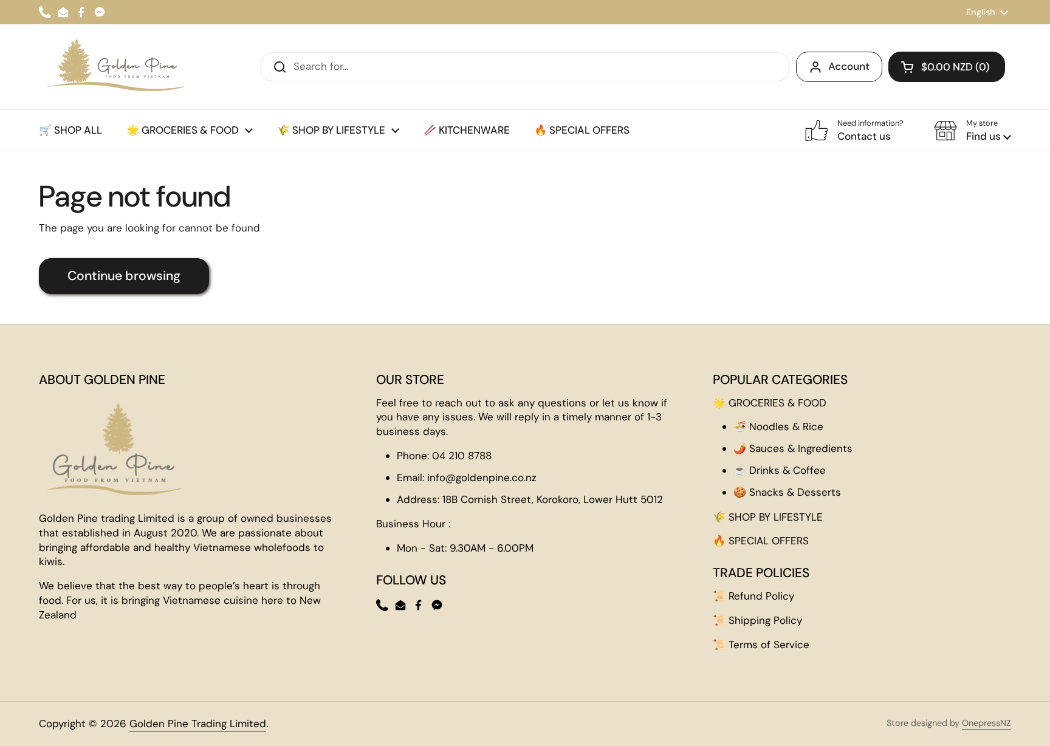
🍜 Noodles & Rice (778, 426)
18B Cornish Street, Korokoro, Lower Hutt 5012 (552, 499)
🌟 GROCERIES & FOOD (769, 402)
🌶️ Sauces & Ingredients (793, 448)
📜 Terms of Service (761, 644)
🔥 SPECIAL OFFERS (761, 540)
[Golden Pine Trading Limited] (113, 66)
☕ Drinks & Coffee (779, 470)
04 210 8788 (462, 455)
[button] (946, 67)
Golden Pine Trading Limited (197, 723)
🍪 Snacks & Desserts (787, 492)
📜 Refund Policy (753, 596)
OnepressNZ (986, 722)
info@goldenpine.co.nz (482, 477)
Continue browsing (123, 275)
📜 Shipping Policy (757, 620)
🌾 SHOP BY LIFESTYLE (768, 517)
